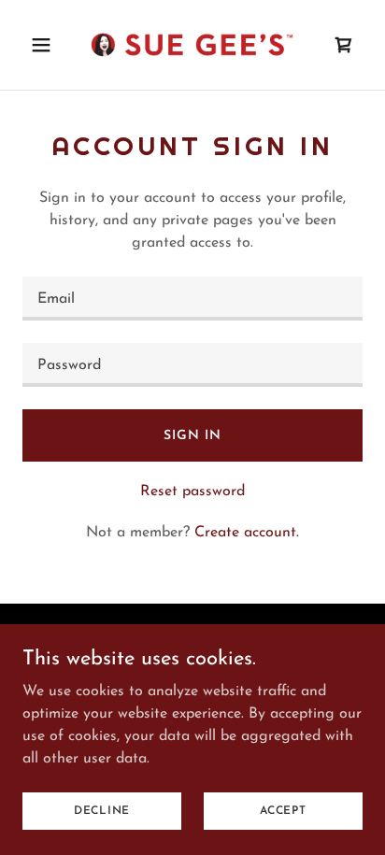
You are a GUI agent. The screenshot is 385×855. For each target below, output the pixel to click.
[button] (48, 45)
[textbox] (192, 299)
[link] (192, 44)
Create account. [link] (246, 532)
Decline (102, 810)
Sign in (192, 436)
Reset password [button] (192, 491)
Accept (283, 810)
